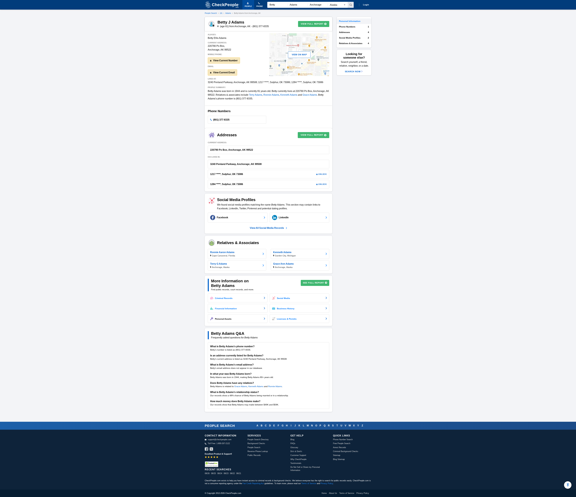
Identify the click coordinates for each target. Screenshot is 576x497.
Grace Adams (310, 95)
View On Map (299, 54)
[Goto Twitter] (211, 449)
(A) (221, 13)
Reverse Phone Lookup (258, 451)
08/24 (219, 473)
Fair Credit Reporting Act (253, 483)
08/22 (232, 473)
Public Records (254, 455)
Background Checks (256, 443)
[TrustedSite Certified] (211, 464)
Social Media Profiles (354, 38)
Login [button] (366, 4)
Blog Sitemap (339, 459)
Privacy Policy (327, 483)
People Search (211, 13)
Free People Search (341, 443)
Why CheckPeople (298, 459)
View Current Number (225, 60)
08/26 (207, 473)
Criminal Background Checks (345, 451)
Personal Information (349, 21)
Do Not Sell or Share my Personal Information (305, 468)
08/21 (238, 473)
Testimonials (295, 463)
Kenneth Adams (288, 95)
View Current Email (224, 72)
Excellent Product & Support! (218, 454)
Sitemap (336, 455)
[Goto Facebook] (206, 449)
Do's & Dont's (296, 451)
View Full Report (312, 24)
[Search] (351, 5)
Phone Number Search (343, 439)
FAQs (292, 443)
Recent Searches (218, 469)
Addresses (354, 32)
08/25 (213, 473)
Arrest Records (339, 447)
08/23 (226, 473)
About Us (333, 493)
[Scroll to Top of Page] (568, 485)
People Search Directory (258, 439)
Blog (292, 439)
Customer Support (298, 455)
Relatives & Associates (354, 43)
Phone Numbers (354, 26)
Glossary (294, 447)
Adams (228, 13)
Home (324, 493)
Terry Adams (255, 95)
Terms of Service (308, 483)
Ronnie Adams (271, 95)
